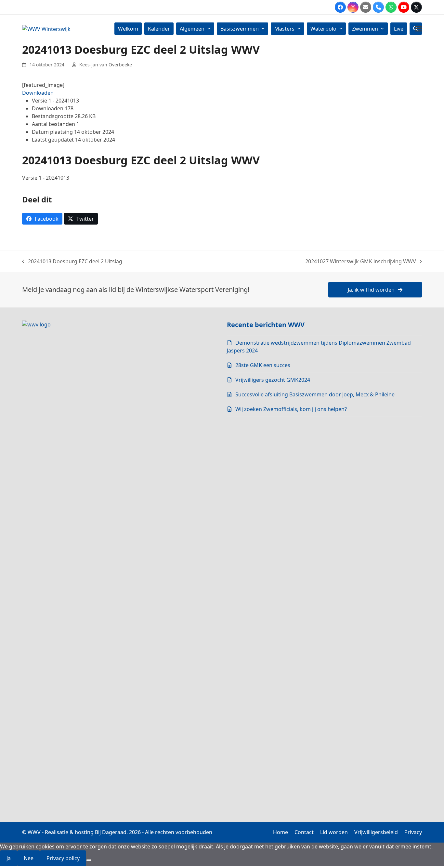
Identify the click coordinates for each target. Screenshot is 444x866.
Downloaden (38, 92)
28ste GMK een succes (262, 365)
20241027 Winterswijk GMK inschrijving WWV (360, 261)
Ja (9, 858)
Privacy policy (63, 858)
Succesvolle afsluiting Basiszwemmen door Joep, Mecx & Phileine (315, 394)
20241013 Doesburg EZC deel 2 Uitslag (72, 261)
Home (280, 832)
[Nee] (88, 860)
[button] (418, 28)
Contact (304, 832)
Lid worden (334, 832)
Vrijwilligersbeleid (376, 832)
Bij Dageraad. (111, 832)
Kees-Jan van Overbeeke (105, 65)
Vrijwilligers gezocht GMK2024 (272, 379)
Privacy (413, 832)
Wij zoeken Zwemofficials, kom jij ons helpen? (291, 409)
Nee (28, 858)
